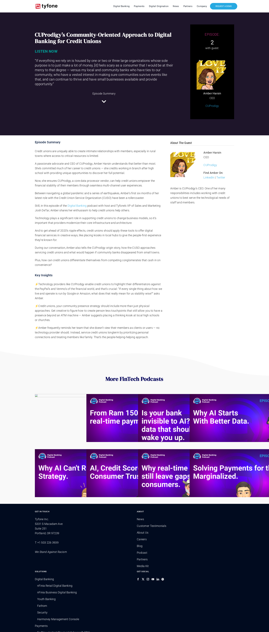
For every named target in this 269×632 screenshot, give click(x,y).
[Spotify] (162, 579)
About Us (142, 532)
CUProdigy (212, 105)
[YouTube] (153, 579)
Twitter (220, 177)
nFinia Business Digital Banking (57, 592)
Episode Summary (104, 93)
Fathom (42, 605)
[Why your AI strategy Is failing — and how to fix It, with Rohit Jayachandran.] (83, 424)
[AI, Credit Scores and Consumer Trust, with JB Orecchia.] (134, 479)
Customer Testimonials (151, 525)
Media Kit (143, 566)
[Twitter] (143, 579)
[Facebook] (138, 579)
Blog (139, 546)
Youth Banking (46, 599)
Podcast (142, 552)
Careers (142, 539)
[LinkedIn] (158, 579)
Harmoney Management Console (58, 619)
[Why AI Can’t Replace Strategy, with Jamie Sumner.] (83, 479)
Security (42, 612)
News (140, 519)
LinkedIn (208, 177)
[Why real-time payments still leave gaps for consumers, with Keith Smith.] (186, 479)
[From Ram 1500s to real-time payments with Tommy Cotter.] (134, 424)
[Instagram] (148, 579)
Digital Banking (77, 205)
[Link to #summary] (104, 101)
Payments (41, 625)
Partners (142, 559)
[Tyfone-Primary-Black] (46, 3)
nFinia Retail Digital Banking (55, 585)
